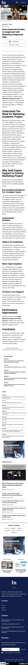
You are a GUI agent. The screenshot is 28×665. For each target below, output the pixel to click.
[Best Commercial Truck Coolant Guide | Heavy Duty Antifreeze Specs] (14, 472)
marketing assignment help (12, 348)
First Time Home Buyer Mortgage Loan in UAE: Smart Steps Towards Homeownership (12, 431)
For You (6, 365)
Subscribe (23, 649)
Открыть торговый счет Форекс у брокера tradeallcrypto (7, 571)
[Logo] (3, 2)
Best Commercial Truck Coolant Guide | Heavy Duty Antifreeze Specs (14, 361)
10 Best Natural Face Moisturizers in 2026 (14, 367)
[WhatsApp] (19, 48)
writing (17, 249)
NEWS (10, 24)
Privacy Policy (17, 652)
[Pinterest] (15, 48)
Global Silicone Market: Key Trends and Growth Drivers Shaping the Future (21, 571)
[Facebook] (9, 48)
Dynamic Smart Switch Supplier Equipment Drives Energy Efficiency (15, 372)
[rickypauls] (10, 41)
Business (5, 24)
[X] (12, 48)
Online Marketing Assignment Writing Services (11, 318)
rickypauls (16, 41)
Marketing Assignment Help (10, 98)
